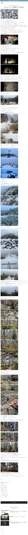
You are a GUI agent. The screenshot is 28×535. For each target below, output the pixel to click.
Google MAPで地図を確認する (4, 487)
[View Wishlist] (22, 2)
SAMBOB (13, 5)
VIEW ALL (14, 508)
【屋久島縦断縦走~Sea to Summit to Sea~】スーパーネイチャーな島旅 (17, 516)
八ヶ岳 (15, 5)
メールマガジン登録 (3, 533)
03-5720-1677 (5, 490)
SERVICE (2, 531)
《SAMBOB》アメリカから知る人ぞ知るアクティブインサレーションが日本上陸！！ (9, 460)
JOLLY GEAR (10, 5)
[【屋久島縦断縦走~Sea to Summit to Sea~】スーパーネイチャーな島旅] (5, 518)
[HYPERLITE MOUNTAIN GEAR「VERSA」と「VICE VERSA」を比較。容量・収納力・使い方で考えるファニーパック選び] (5, 512)
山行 (16, 5)
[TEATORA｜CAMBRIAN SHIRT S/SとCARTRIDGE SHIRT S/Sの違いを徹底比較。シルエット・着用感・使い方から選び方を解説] (5, 523)
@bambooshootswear (5, 494)
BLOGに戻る (14, 502)
